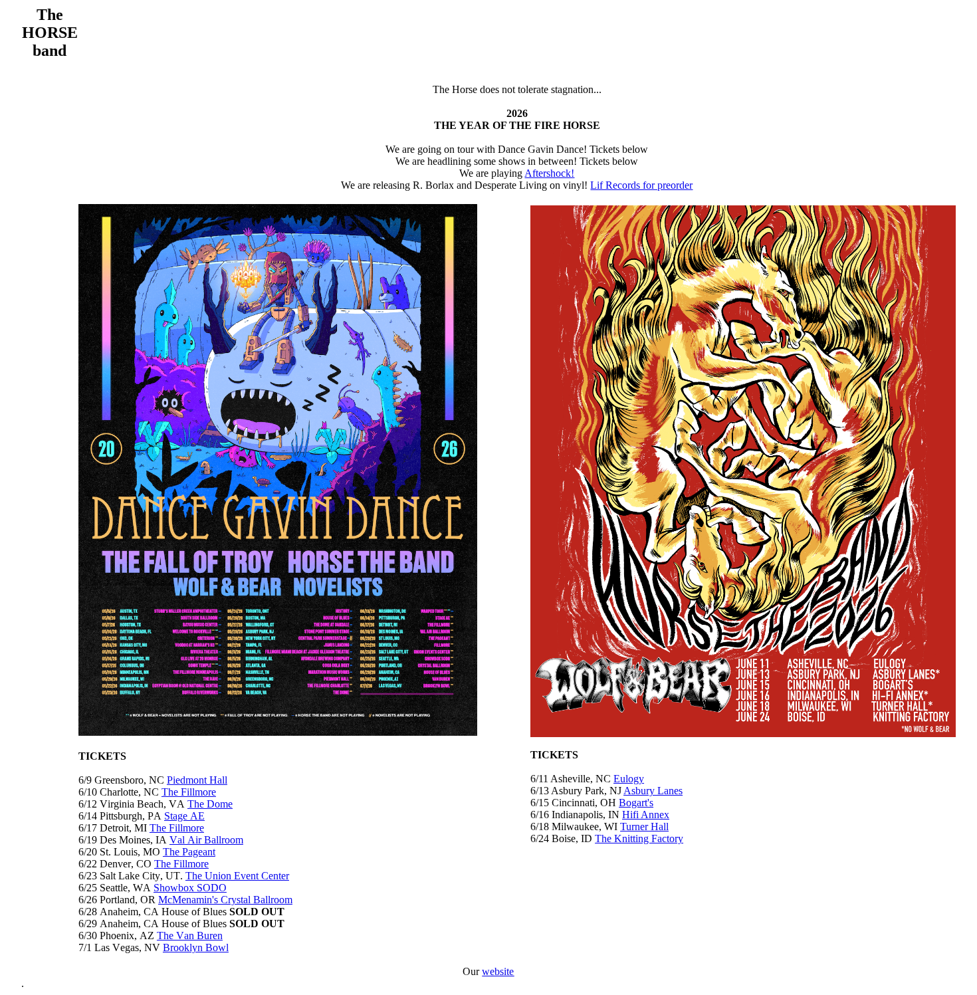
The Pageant (189, 851)
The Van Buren (190, 935)
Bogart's (636, 802)
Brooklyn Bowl (196, 947)
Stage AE (184, 816)
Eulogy (628, 778)
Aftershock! (549, 173)
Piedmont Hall (197, 780)
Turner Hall (644, 826)
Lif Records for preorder (641, 185)
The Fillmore (189, 792)
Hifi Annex (645, 814)
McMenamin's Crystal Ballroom (225, 899)
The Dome (210, 804)
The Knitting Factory (639, 838)
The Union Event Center (237, 875)
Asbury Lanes (653, 790)
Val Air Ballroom (206, 839)
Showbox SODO (190, 887)
